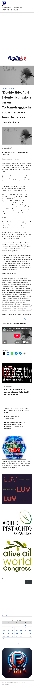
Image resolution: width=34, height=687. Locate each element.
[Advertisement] (17, 35)
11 (8, 631)
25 (8, 636)
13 (17, 631)
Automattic (6, 684)
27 (17, 636)
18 (8, 633)
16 (30, 631)
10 (4, 631)
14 (21, 631)
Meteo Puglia (4, 615)
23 (30, 633)
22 (25, 633)
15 (25, 631)
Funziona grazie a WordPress (9, 682)
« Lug (16, 644)
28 (21, 636)
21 (21, 633)
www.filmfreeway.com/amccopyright (14, 319)
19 (12, 633)
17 (4, 633)
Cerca (4, 579)
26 (12, 636)
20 (17, 633)
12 (12, 631)
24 (4, 636)
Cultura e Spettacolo (8, 88)
